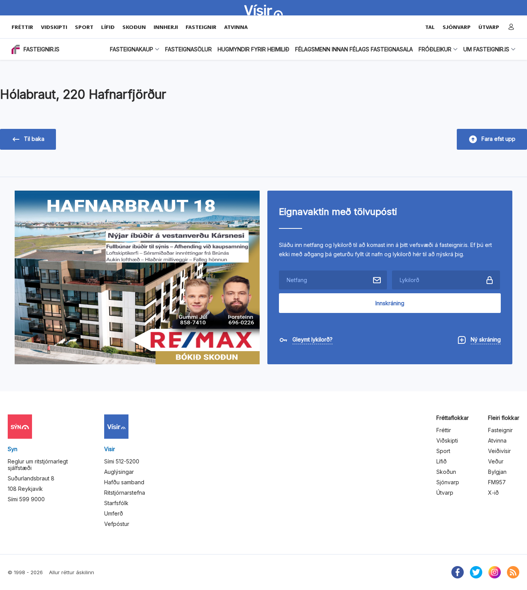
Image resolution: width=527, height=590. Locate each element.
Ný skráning (486, 339)
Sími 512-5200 (121, 461)
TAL (430, 27)
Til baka (34, 138)
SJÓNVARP (457, 27)
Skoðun (134, 27)
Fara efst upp (498, 138)
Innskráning (389, 303)
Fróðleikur (435, 49)
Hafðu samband (124, 482)
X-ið (493, 492)
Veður (495, 461)
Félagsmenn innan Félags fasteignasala (354, 49)
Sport (84, 27)
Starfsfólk (116, 503)
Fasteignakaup (131, 49)
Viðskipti (54, 27)
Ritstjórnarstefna (124, 492)
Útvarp (444, 492)
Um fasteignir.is (486, 49)
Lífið (108, 27)
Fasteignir (201, 27)
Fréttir (22, 27)
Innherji (166, 27)
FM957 (497, 482)
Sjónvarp (447, 482)
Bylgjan (497, 471)
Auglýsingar (119, 471)
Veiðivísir (499, 451)
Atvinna (236, 27)
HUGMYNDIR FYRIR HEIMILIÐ (253, 49)
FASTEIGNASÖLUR (188, 49)
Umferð (113, 513)
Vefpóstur (116, 524)
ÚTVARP (488, 27)
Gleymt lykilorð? (312, 339)
